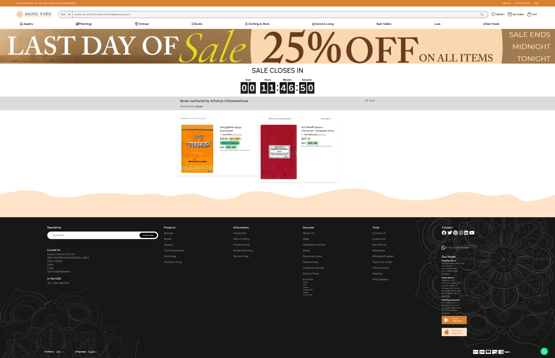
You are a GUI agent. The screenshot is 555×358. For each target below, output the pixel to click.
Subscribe (148, 235)
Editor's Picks (311, 273)
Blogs (306, 250)
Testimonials (310, 262)
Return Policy (241, 239)
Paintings (170, 256)
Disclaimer (239, 233)
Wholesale (378, 250)
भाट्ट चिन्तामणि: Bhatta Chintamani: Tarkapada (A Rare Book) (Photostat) (318, 130)
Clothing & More (174, 250)
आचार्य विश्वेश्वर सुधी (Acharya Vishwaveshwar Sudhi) (313, 135)
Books (167, 239)
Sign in (506, 3)
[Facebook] (444, 233)
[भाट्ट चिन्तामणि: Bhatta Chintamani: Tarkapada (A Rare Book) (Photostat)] (279, 179)
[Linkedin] (466, 233)
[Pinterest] (455, 233)
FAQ (536, 3)
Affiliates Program (383, 256)
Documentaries (312, 256)
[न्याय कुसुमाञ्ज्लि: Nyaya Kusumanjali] (197, 172)
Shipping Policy (243, 250)
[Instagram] (461, 233)
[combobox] (275, 14)
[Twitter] (449, 233)
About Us (308, 233)
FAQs (306, 239)
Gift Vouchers (380, 268)
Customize (378, 239)
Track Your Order (382, 262)
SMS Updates (380, 279)
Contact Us (379, 233)
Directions (446, 274)
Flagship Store (449, 261)
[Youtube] (471, 233)
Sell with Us (379, 244)
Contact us (522, 3)
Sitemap (377, 273)
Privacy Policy (241, 244)
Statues (168, 233)
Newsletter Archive (314, 244)
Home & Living (173, 262)
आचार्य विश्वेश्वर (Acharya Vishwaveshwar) (231, 135)
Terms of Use (241, 256)
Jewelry (168, 244)
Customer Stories (313, 268)
